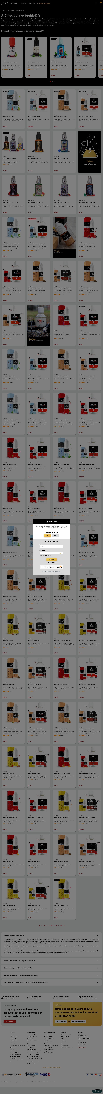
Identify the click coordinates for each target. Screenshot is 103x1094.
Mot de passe (42, 550)
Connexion (51, 559)
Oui (47, 535)
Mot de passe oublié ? (51, 562)
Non (55, 535)
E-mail (40, 544)
